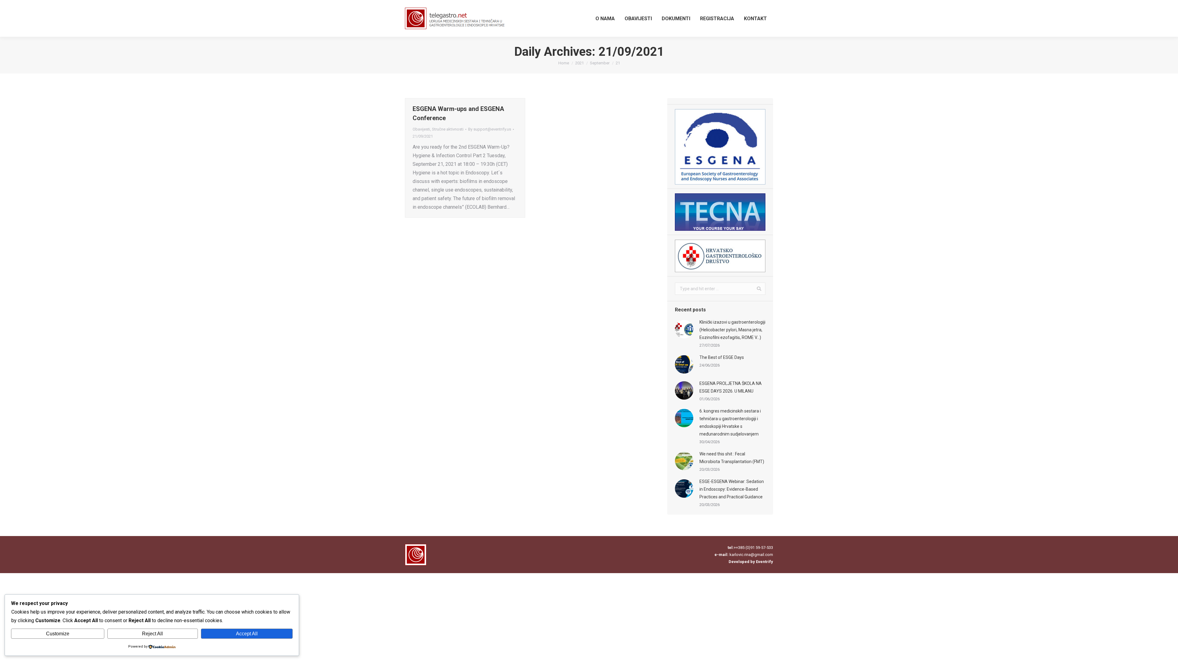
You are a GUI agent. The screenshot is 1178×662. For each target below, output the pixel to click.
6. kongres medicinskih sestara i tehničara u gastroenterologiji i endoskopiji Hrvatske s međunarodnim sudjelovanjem (730, 422)
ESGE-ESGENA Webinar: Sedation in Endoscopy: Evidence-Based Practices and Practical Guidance (731, 489)
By (489, 129)
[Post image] (684, 329)
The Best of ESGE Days (721, 357)
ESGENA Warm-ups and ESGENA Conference (458, 113)
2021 (579, 63)
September (600, 63)
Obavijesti (421, 129)
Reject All (152, 633)
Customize (57, 633)
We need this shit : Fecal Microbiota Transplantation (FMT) (731, 457)
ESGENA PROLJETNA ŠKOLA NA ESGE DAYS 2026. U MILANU (730, 387)
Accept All (247, 633)
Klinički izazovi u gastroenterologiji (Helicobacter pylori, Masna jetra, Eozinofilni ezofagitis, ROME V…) (732, 330)
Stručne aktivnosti (448, 129)
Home (563, 63)
